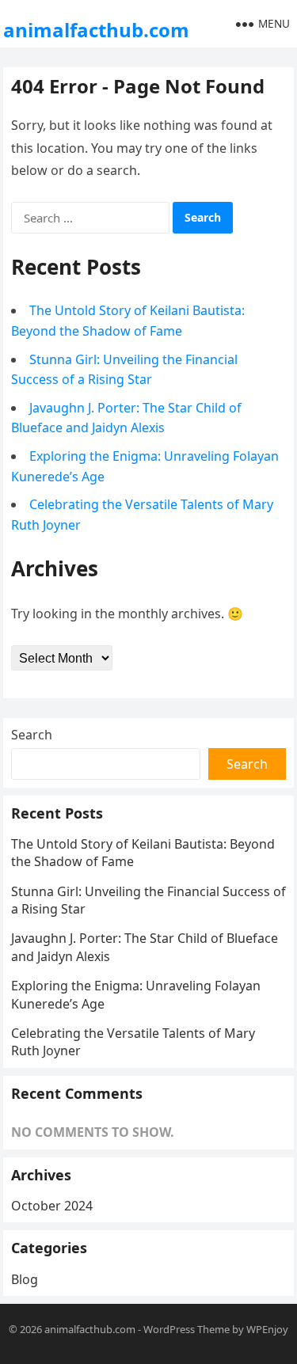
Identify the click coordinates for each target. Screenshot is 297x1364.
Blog (24, 1279)
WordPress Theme (186, 1329)
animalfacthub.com (96, 30)
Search (31, 734)
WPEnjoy (267, 1329)
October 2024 (52, 1205)
